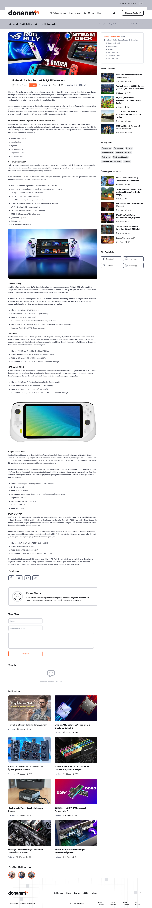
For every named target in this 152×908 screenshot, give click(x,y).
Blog (110, 24)
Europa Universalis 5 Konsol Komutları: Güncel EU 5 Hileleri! (128, 227)
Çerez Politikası (126, 903)
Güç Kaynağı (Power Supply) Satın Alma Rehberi (25, 809)
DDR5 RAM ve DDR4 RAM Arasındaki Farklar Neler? (71, 809)
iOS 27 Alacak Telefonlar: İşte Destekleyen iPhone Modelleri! (128, 179)
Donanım (118, 24)
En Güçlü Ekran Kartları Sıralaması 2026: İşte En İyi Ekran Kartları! (26, 768)
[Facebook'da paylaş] (11, 577)
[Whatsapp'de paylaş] (27, 577)
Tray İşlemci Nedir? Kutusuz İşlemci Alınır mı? (27, 725)
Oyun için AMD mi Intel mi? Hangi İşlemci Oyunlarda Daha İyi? (72, 726)
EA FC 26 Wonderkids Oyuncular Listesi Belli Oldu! (129, 75)
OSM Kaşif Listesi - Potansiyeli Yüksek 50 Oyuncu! (128, 127)
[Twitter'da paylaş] (19, 577)
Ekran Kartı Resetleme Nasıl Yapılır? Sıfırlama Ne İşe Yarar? (70, 851)
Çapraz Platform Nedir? (125, 238)
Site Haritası (137, 903)
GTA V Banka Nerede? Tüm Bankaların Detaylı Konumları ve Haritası (128, 114)
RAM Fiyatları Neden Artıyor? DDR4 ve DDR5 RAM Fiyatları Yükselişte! (72, 768)
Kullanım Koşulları (113, 903)
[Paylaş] (35, 577)
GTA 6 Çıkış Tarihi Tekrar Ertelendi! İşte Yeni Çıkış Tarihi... (128, 216)
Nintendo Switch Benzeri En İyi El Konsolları (133, 24)
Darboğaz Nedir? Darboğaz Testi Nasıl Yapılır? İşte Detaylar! (25, 851)
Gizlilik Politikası (101, 903)
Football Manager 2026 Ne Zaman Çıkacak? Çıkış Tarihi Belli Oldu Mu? (130, 87)
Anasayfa (102, 24)
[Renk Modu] (141, 3)
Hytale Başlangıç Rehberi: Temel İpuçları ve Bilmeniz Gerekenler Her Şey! (129, 192)
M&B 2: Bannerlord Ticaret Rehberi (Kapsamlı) (129, 204)
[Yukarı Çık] (140, 893)
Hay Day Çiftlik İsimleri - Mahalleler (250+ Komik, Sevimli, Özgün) (128, 100)
